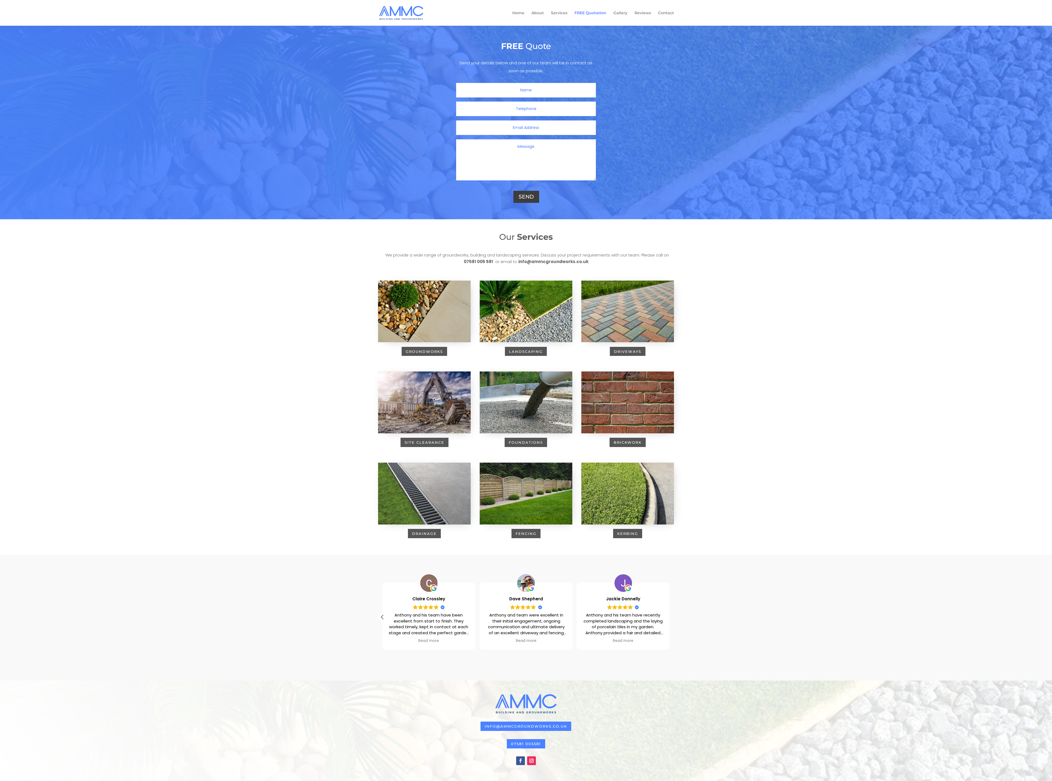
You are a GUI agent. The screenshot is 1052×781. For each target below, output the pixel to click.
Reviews (642, 13)
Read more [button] (429, 640)
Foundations (526, 442)
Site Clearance (424, 442)
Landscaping (526, 351)
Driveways (627, 351)
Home (518, 13)
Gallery (620, 13)
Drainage (424, 533)
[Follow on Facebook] (520, 760)
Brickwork (628, 442)
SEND (526, 197)
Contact (666, 13)
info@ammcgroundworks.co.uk (526, 726)
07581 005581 (526, 744)
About (537, 13)
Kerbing (627, 533)
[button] (669, 617)
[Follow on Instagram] (531, 760)
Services (559, 13)
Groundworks (424, 351)
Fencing (526, 533)
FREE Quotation (590, 13)
